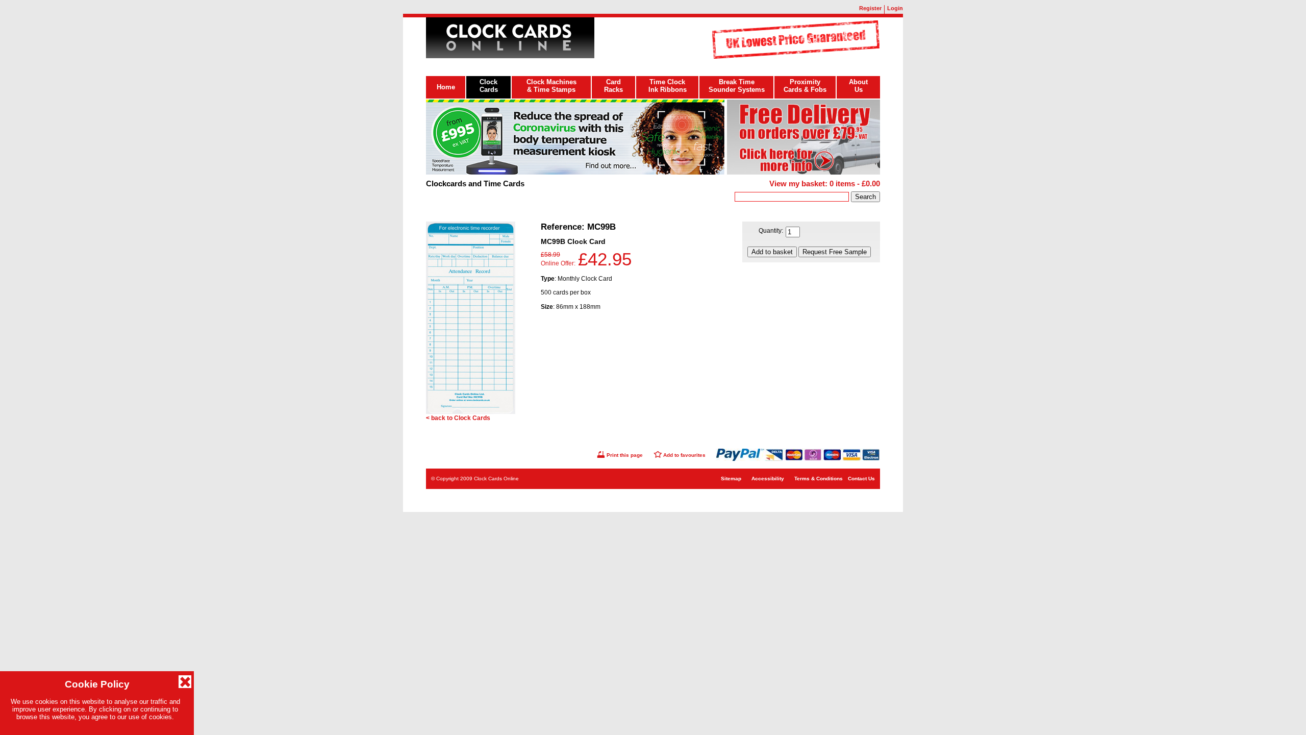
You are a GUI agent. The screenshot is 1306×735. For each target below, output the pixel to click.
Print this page (625, 455)
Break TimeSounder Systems (737, 85)
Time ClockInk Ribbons (667, 85)
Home (446, 87)
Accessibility (767, 478)
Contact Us (861, 478)
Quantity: (771, 231)
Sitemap (731, 478)
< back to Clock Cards (458, 418)
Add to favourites (684, 455)
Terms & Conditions (818, 478)
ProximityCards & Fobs (805, 85)
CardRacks (613, 85)
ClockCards (489, 85)
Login (895, 8)
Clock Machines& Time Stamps (551, 85)
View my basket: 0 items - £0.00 (824, 183)
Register (870, 8)
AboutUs (858, 85)
